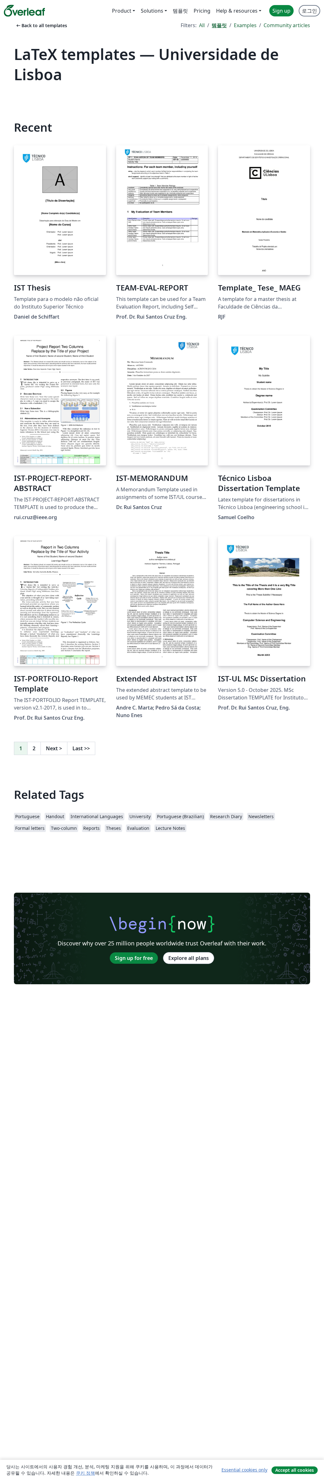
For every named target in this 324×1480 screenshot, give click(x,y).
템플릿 (219, 25)
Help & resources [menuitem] (237, 10)
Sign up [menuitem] (281, 10)
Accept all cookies (294, 1470)
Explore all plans (188, 958)
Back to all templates (41, 25)
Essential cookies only (244, 1470)
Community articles (287, 25)
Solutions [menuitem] (152, 10)
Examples (245, 25)
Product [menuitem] (121, 10)
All (202, 25)
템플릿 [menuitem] (180, 10)
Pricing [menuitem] (202, 10)
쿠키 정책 (85, 1473)
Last (81, 748)
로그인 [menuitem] (309, 10)
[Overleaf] (24, 10)
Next (54, 748)
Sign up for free (134, 958)
